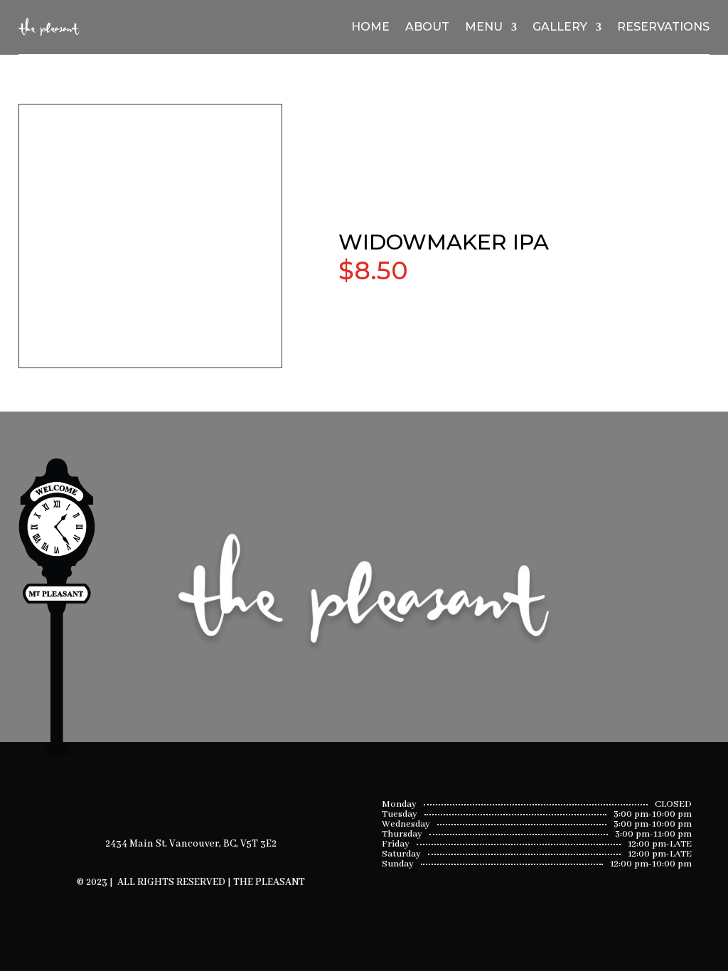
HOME (370, 26)
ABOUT (427, 26)
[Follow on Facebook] (172, 793)
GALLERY (559, 26)
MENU (484, 26)
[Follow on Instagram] (209, 793)
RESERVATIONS (663, 26)
